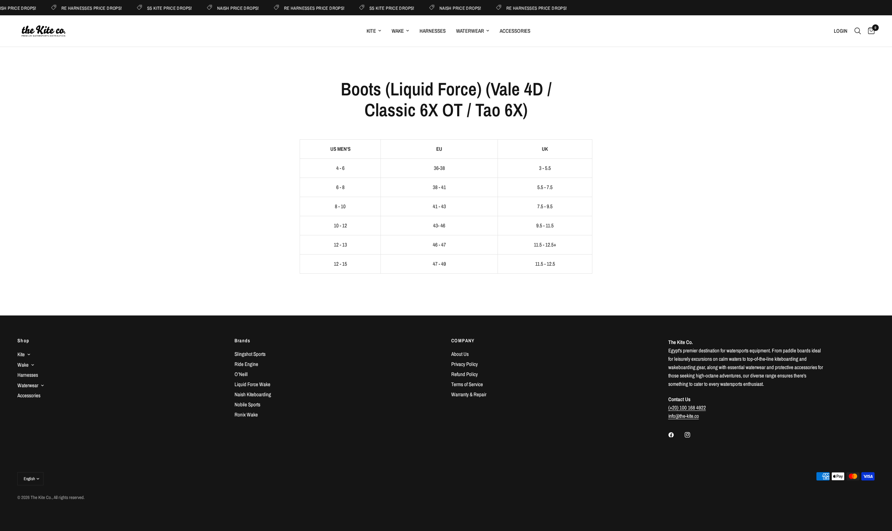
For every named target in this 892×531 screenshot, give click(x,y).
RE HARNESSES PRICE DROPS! (86, 7)
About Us (460, 354)
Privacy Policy (464, 364)
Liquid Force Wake (252, 384)
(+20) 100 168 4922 (687, 407)
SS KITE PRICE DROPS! (164, 7)
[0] (869, 31)
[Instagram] (692, 435)
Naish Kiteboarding (252, 394)
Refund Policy (464, 374)
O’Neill (241, 374)
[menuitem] (373, 31)
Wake (398, 30)
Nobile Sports (247, 404)
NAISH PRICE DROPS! (233, 7)
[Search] (857, 31)
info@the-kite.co (683, 416)
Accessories (515, 30)
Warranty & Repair (468, 394)
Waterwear (470, 30)
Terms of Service (467, 384)
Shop (23, 340)
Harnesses (433, 30)
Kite (371, 30)
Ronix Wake (246, 414)
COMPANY (463, 340)
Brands (242, 340)
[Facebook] (676, 435)
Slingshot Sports (250, 354)
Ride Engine (246, 364)
